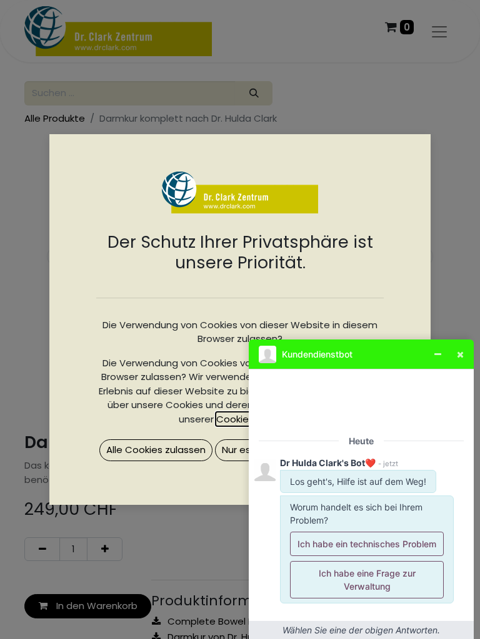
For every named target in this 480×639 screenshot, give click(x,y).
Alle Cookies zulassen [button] (156, 449)
